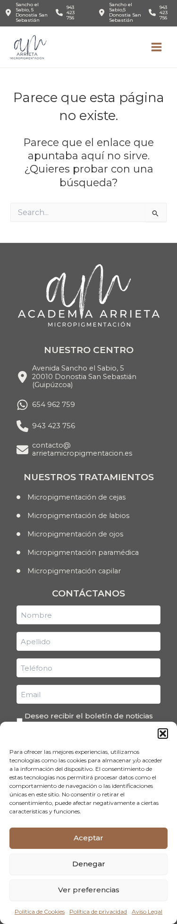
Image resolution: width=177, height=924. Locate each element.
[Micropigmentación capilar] (69, 571)
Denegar (88, 863)
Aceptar (88, 837)
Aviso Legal (147, 911)
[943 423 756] (67, 12)
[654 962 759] (46, 405)
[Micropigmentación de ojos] (70, 534)
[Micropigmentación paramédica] (78, 552)
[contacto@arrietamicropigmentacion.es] (74, 449)
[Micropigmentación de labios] (73, 515)
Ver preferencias (88, 889)
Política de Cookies (40, 911)
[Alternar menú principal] (156, 47)
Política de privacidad (98, 911)
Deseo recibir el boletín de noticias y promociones (89, 720)
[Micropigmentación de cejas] (71, 497)
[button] (163, 733)
